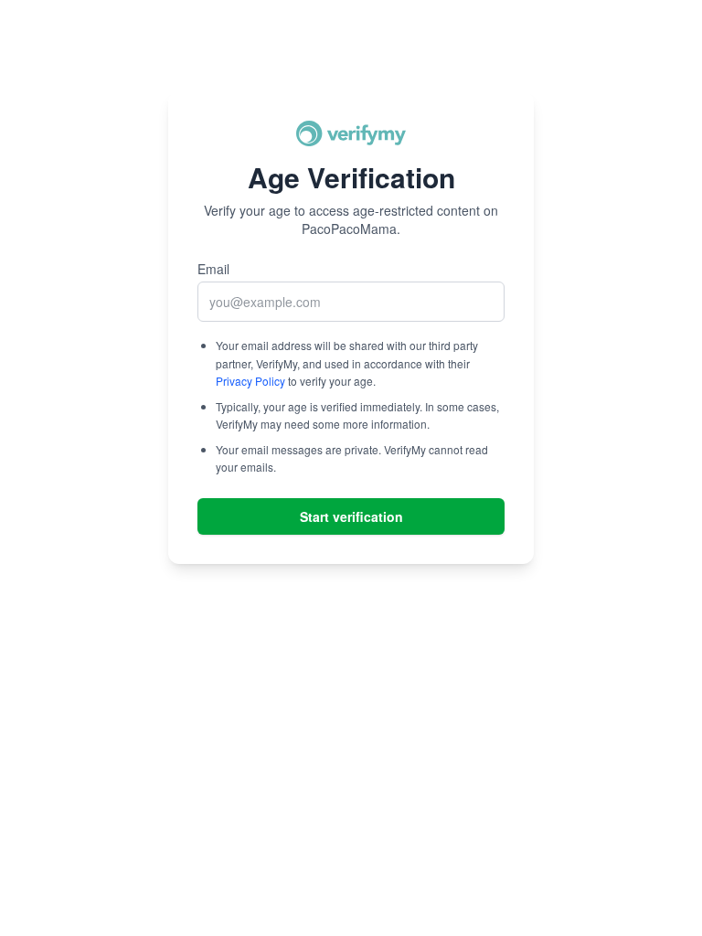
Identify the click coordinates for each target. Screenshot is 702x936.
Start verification (351, 516)
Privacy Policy (250, 380)
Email (213, 269)
